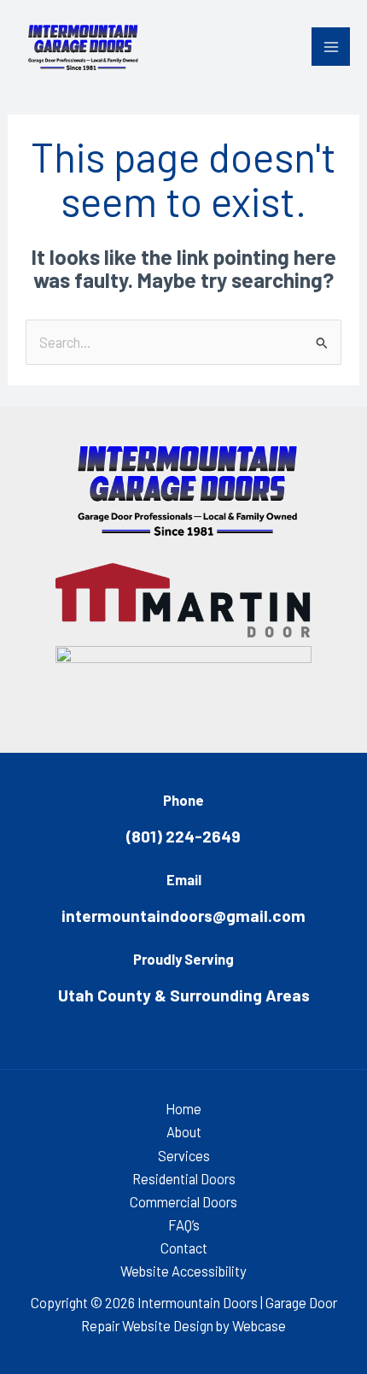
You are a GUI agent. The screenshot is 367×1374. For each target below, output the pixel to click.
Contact (183, 1248)
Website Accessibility (183, 1271)
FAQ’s (184, 1225)
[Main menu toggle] (331, 46)
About (183, 1132)
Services (184, 1156)
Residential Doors (184, 1179)
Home (183, 1109)
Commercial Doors (183, 1202)
